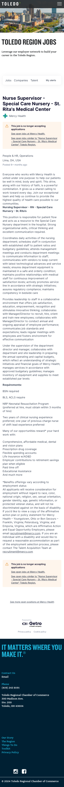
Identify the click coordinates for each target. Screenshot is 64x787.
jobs (8, 80)
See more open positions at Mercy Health (32, 601)
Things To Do (9, 745)
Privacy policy (24, 631)
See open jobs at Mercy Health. (28, 133)
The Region (8, 741)
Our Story (7, 738)
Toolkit (6, 748)
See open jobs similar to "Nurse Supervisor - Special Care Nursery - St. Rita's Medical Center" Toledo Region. (34, 141)
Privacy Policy (10, 752)
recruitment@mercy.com (25, 533)
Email (5, 677)
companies (21, 80)
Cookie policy (40, 631)
